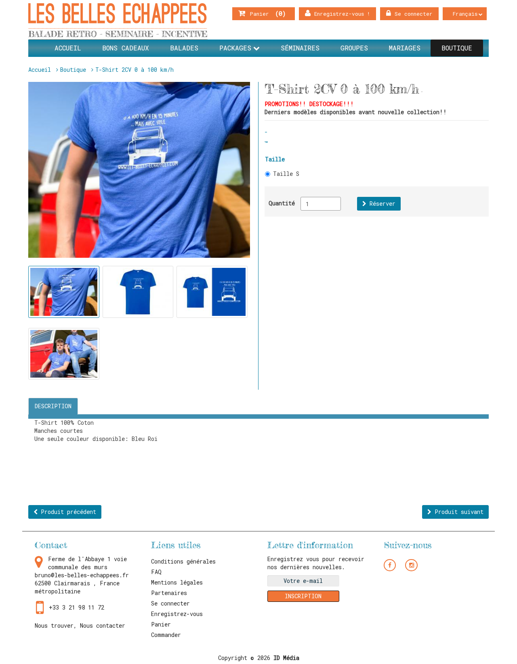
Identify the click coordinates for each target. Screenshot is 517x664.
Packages (235, 48)
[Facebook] (390, 564)
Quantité (282, 203)
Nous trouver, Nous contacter (80, 625)
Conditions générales (183, 561)
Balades (184, 48)
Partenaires (169, 593)
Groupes (354, 48)
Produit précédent (67, 512)
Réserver (380, 203)
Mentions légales (177, 582)
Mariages (404, 48)
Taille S (286, 173)
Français (465, 13)
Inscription (303, 596)
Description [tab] (53, 406)
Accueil (68, 48)
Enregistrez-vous (177, 614)
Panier (264, 13)
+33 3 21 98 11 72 (76, 607)
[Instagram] (411, 564)
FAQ (156, 572)
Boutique (456, 48)
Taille (275, 159)
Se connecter (414, 13)
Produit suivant (457, 512)
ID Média (286, 658)
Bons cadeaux (125, 48)
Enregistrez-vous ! (342, 13)
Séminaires (300, 48)
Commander (166, 635)
